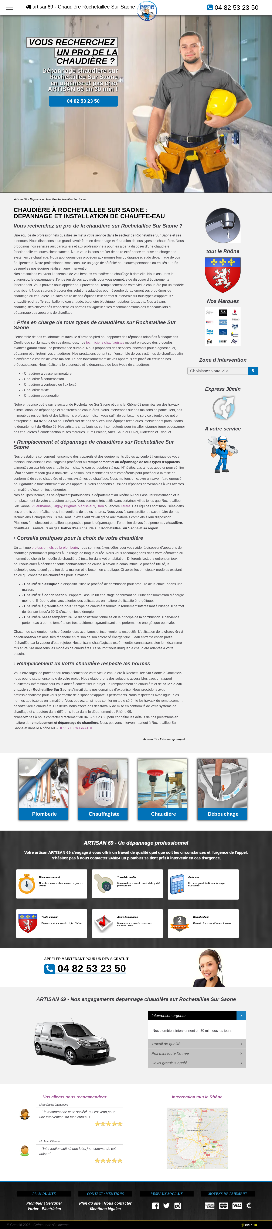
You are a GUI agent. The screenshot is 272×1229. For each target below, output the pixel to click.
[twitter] (167, 1206)
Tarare (125, 506)
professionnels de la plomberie (55, 547)
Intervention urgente (169, 1016)
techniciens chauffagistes (105, 342)
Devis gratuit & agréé (169, 1063)
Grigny (57, 506)
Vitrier (32, 1208)
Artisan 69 (20, 199)
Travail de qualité (166, 1044)
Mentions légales (105, 1208)
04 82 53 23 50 (236, 7)
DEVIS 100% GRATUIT (76, 728)
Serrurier (54, 1203)
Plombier (34, 1203)
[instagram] (177, 1206)
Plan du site (90, 1203)
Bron (100, 506)
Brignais (70, 506)
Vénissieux (86, 506)
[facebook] (155, 1206)
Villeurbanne (41, 506)
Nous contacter (118, 1203)
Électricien (51, 1208)
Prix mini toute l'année (170, 1053)
